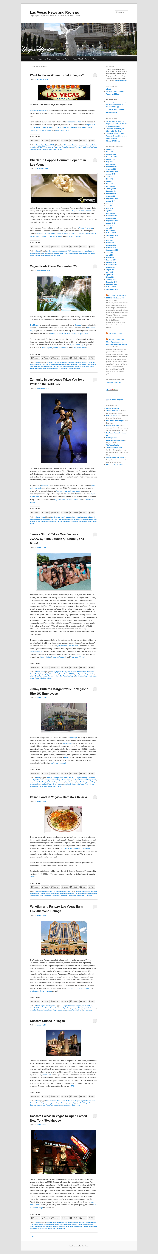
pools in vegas (91, 364)
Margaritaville (68, 743)
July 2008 (109, 252)
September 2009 (112, 235)
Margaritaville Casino (49, 782)
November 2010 (111, 216)
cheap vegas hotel (77, 517)
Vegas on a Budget (43, 233)
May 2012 (109, 179)
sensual (67, 519)
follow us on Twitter (62, 130)
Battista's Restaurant (83, 891)
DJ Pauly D (90, 672)
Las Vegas (78, 674)
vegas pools (42, 368)
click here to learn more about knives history (76, 848)
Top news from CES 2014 (115, 133)
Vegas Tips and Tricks (48, 145)
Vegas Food (65, 147)
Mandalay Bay (68, 364)
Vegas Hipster (41, 236)
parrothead (60, 782)
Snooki (45, 676)
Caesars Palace (87, 362)
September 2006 (112, 289)
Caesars (78, 325)
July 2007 (109, 272)
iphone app (59, 364)
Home (32, 59)
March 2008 (110, 257)
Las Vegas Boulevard (88, 778)
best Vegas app (66, 517)
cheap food (89, 145)
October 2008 (111, 247)
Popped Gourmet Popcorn (81, 210)
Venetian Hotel (77, 1010)
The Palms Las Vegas (67, 676)
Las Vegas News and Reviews (54, 12)
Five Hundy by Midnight (117, 295)
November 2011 (111, 193)
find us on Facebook (43, 130)
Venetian (69, 1010)
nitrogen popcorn (77, 251)
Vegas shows (67, 521)
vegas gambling (89, 782)
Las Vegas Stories (88, 674)
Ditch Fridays (81, 672)
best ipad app (55, 517)
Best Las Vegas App (113, 416)
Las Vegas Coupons (36, 780)
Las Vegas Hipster (112, 425)
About (95, 59)
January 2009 (111, 245)
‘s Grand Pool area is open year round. (74, 333)
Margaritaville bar (36, 782)
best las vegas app (78, 145)
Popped (86, 251)
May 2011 (109, 208)
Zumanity (44, 485)
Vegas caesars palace (48, 1103)
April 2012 (109, 181)
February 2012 (111, 186)
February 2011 (111, 213)
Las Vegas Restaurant (79, 780)
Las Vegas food (49, 780)
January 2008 (111, 262)
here (66, 757)
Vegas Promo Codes (87, 784)
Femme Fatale (34, 674)
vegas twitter (68, 368)
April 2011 (109, 211)
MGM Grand (55, 333)
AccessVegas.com (112, 408)
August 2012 (110, 174)
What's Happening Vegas (115, 457)
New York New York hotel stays (68, 491)
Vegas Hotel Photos (63, 59)
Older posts (34, 1237)
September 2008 (112, 250)
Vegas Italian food (58, 896)
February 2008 (111, 260)
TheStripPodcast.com (114, 447)
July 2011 (109, 203)
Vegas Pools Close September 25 (53, 266)
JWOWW (41, 147)
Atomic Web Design (113, 411)
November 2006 (111, 284)
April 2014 (109, 149)
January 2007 (111, 279)
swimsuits (48, 366)
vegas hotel (93, 519)
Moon (36, 676)
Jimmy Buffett (68, 778)
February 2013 (111, 164)
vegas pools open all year (55, 368)
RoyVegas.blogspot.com (115, 440)
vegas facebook (75, 366)
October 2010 (111, 218)
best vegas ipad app (52, 362)
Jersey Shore (63, 674)
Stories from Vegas (61, 127)
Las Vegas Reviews (59, 891)
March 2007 (110, 277)
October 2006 (111, 287)
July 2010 (109, 225)
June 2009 (109, 238)
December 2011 (111, 191)
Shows (43, 517)
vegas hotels (67, 784)
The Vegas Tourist (115, 333)
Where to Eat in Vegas (38, 110)
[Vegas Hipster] (114, 400)
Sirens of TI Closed (113, 141)
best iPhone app (66, 145)
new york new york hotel (56, 519)
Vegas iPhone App (74, 121)
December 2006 (111, 282)
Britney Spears (56, 672)
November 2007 (111, 265)
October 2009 (111, 233)
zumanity (75, 521)
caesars (78, 362)
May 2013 (109, 162)
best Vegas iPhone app (67, 362)
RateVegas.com (111, 438)
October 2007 (111, 267)
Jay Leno (55, 674)
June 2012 (109, 176)
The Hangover (49, 147)
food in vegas (45, 893)
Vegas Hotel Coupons (45, 59)
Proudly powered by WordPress (79, 1246)
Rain (40, 676)
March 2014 (110, 152)
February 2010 (111, 230)
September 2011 (112, 198)
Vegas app (57, 147)
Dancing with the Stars (69, 672)
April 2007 (109, 274)
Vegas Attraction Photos (81, 59)
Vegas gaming (34, 784)
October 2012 (111, 169)
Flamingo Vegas (58, 778)
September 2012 (112, 171)
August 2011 (110, 201)
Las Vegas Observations (44, 891)
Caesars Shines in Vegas (47, 1021)
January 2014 (111, 154)
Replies (77, 368)
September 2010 (112, 220)
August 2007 (110, 269)
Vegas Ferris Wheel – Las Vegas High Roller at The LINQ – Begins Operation (117, 123)
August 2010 (110, 223)
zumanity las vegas (85, 521)
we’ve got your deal (58, 763)
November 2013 (111, 157)
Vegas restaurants (49, 786)
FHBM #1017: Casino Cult (115, 298)
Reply (49, 678)
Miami (32, 676)
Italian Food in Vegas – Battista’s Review (58, 797)
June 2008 (109, 255)
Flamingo (73, 737)
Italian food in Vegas (57, 893)
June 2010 (109, 228)
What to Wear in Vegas (44, 127)
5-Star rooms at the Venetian (79, 988)
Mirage (84, 364)
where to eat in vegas (45, 149)
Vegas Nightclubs (40, 678)
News (38, 145)
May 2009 (109, 240)
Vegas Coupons (70, 782)
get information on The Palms (68, 645)
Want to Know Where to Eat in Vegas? (57, 75)
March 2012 (110, 184)
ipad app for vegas (49, 364)
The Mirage (34, 325)
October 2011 (111, 196)
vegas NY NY (57, 521)
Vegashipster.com (121, 80)
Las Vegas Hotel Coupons (62, 780)
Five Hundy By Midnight (115, 420)
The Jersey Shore (53, 676)
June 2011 (109, 206)
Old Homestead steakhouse (49, 1224)
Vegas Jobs (76, 784)
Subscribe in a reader (114, 382)
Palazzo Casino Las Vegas (53, 1008)
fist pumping (44, 674)
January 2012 (111, 189)
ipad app (62, 251)
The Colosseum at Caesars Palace (70, 1224)
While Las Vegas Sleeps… (115, 465)
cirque (86, 517)
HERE (32, 876)
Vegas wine (81, 896)
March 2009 (110, 243)
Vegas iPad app (75, 147)
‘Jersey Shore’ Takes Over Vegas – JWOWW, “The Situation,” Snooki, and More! (57, 538)
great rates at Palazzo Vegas (41, 991)
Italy (50, 674)
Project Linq (46, 1074)
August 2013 (110, 159)
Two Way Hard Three (116, 339)
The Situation (79, 676)
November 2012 (111, 166)
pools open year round (37, 366)
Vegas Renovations (36, 786)
